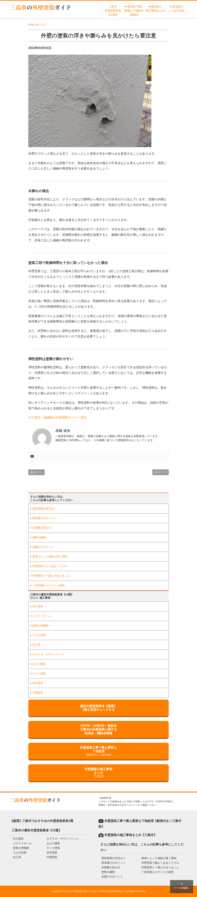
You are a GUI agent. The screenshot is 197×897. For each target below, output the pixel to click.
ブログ (42, 24)
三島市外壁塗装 (40, 7)
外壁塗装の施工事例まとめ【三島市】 (130, 835)
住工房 (36, 644)
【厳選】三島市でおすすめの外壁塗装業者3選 (41, 820)
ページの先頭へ (182, 888)
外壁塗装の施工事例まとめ (98, 772)
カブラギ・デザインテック (48, 654)
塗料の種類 (39, 537)
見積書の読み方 (41, 527)
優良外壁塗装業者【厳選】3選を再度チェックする (98, 707)
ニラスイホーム (41, 616)
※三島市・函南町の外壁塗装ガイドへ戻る (57, 417)
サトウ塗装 (39, 673)
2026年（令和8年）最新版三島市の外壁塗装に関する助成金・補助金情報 (98, 729)
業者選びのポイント (44, 518)
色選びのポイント (43, 547)
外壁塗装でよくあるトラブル (49, 566)
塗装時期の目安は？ (44, 508)
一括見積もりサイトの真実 (48, 585)
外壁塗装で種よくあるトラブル (160, 862)
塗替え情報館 (40, 625)
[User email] (32, 457)
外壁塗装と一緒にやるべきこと (51, 575)
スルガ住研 (39, 635)
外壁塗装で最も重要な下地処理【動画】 (134, 10)
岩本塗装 (37, 683)
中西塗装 (37, 692)
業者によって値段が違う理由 (49, 556)
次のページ (160, 472)
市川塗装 (37, 606)
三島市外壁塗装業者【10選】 (113, 10)
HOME (32, 24)
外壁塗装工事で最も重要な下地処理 (98, 751)
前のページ (36, 472)
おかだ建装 (39, 663)
